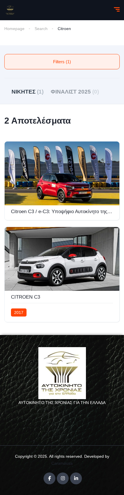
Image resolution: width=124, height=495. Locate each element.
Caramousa (62, 463)
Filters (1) (62, 61)
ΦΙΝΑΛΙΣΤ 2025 (75, 92)
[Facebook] (49, 478)
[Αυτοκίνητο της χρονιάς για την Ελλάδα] (10, 10)
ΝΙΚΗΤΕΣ (28, 92)
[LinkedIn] (76, 478)
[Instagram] (63, 478)
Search (41, 28)
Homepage (14, 28)
